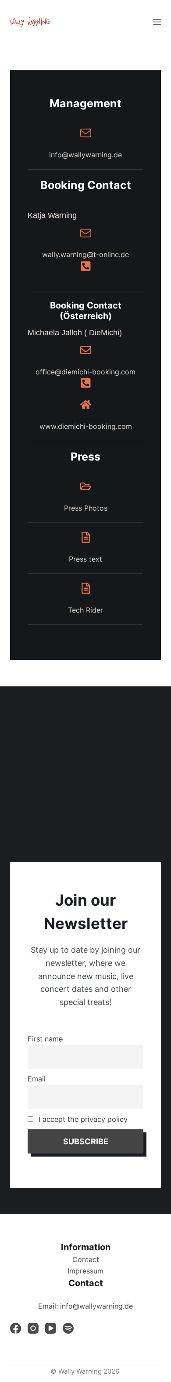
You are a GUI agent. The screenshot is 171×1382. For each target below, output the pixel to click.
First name (45, 1038)
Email (37, 1078)
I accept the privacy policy (82, 1119)
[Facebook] (15, 1328)
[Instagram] (33, 1328)
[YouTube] (50, 1328)
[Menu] (157, 22)
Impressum (85, 1270)
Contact (85, 1259)
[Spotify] (68, 1328)
